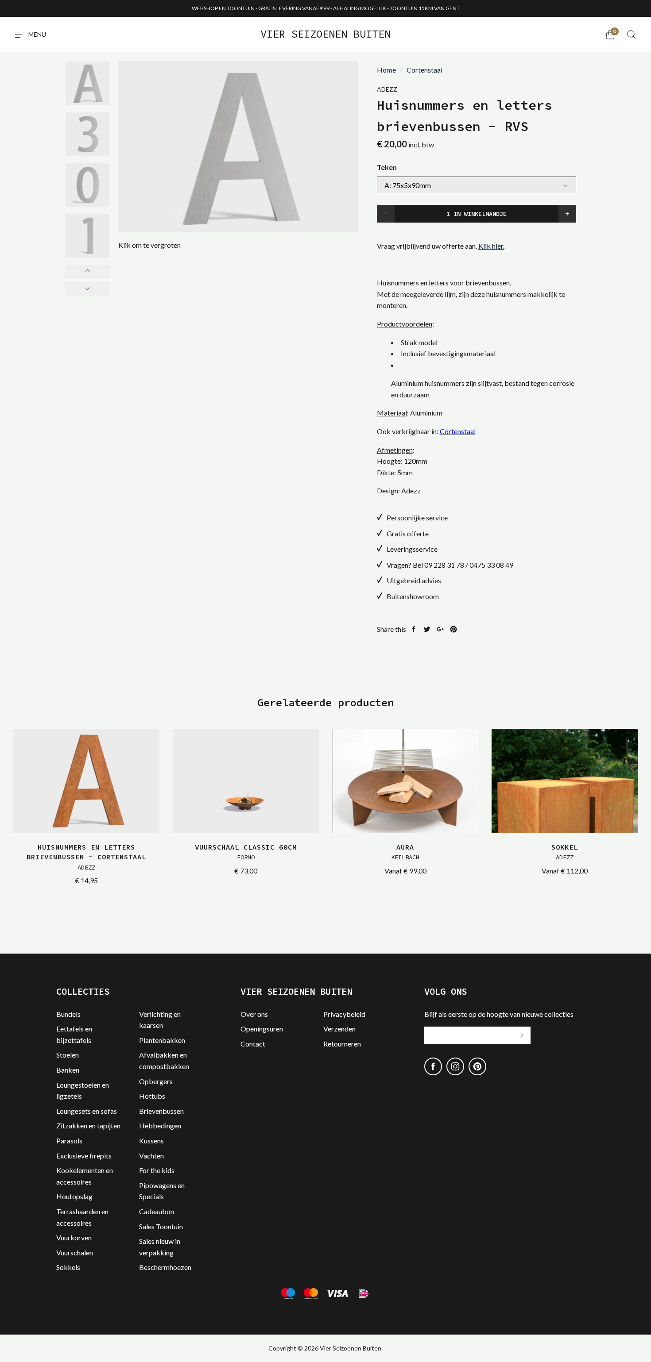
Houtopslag (74, 1196)
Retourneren (342, 1043)
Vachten (151, 1155)
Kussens (151, 1140)
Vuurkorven (74, 1237)
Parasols (69, 1140)
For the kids (156, 1170)
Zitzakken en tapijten (88, 1125)
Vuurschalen (74, 1252)
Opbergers (156, 1081)
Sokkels (68, 1267)
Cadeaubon (156, 1211)
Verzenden (339, 1028)
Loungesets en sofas (86, 1111)
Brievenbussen (161, 1111)
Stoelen (67, 1054)
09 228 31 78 (444, 565)
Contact (252, 1043)
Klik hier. (491, 246)
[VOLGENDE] (87, 289)
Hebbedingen (160, 1125)
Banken (67, 1070)
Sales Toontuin (161, 1226)
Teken (387, 167)
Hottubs (152, 1096)
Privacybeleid (344, 1014)
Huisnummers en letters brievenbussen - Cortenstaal (86, 857)
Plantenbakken (162, 1040)
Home (386, 69)
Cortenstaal (424, 69)
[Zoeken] (631, 34)
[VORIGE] (87, 271)
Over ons (254, 1014)
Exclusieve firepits (84, 1155)
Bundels (68, 1014)
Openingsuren (261, 1028)
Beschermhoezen (165, 1267)
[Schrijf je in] (522, 1035)
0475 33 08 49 (491, 565)
